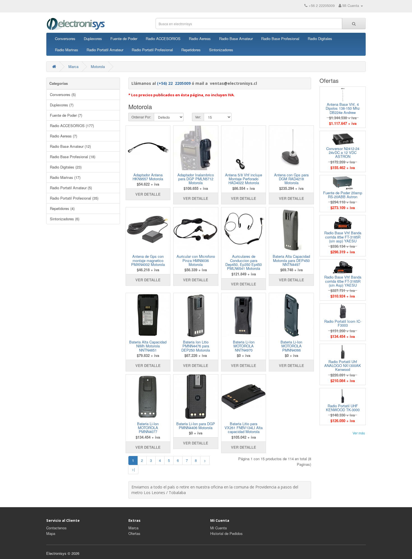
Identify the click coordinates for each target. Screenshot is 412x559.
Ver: (198, 116)
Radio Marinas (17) (65, 177)
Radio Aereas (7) (63, 136)
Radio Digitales (320, 38)
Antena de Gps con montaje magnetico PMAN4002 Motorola (148, 260)
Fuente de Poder (123, 38)
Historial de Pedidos (226, 533)
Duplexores (93, 38)
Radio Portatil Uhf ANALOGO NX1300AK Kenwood (342, 365)
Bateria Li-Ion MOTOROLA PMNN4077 (148, 427)
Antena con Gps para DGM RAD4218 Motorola (291, 179)
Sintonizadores (221, 49)
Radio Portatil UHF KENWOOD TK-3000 (343, 407)
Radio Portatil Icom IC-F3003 (342, 323)
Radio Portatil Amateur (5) (71, 187)
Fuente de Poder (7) (66, 115)
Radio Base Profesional (280, 38)
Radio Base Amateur (236, 38)
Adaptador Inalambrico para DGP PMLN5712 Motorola (195, 179)
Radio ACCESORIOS (163, 38)
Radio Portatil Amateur (105, 49)
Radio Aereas (200, 38)
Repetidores (191, 49)
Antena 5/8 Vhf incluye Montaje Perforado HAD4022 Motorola (243, 179)
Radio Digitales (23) (66, 167)
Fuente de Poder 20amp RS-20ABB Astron (342, 194)
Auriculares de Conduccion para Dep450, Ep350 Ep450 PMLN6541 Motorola (243, 262)
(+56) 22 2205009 (174, 83)
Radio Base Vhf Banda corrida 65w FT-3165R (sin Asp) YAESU (342, 281)
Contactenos (56, 527)
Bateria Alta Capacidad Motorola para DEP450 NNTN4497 (291, 260)
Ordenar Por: (141, 116)
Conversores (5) (63, 94)
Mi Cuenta (218, 527)
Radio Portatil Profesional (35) (74, 198)
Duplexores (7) (61, 104)
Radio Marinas (66, 49)
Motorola (98, 66)
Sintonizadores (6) (64, 218)
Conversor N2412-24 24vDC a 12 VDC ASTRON (342, 152)
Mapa (50, 533)
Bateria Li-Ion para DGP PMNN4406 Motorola (195, 425)
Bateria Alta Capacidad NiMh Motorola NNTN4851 (147, 346)
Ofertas (134, 533)
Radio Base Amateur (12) (70, 146)
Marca (73, 66)
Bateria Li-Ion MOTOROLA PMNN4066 (291, 346)
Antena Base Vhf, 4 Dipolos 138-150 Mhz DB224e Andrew (343, 108)
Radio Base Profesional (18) (72, 156)
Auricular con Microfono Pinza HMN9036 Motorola (196, 260)
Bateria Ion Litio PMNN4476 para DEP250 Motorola (195, 346)
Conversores (65, 38)
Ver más (359, 433)
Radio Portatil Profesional (152, 49)
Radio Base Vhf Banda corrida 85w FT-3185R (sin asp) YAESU (342, 237)
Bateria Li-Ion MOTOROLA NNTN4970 (243, 346)
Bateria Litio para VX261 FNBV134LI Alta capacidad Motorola (243, 427)
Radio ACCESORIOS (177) (72, 125)
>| (133, 469)
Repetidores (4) (62, 208)
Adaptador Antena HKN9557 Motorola (148, 176)
